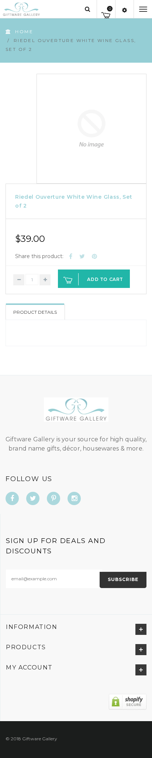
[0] (106, 14)
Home (24, 31)
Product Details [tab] (35, 312)
